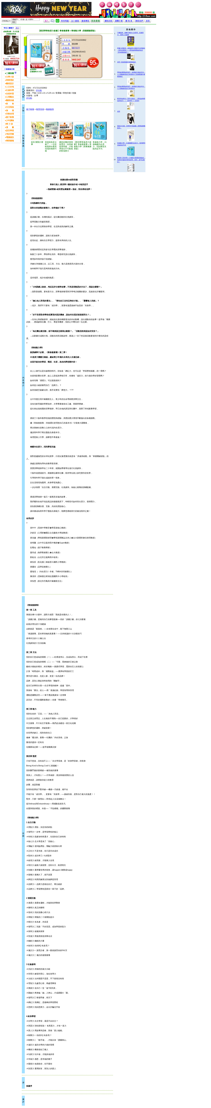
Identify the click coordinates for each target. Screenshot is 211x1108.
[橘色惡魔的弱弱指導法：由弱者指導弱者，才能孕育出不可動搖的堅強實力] (66, 131)
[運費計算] (119, 22)
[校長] (37, 131)
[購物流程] (108, 22)
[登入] (46, 22)
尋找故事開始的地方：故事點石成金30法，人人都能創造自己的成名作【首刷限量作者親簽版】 (131, 74)
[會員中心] (124, 7)
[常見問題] (131, 7)
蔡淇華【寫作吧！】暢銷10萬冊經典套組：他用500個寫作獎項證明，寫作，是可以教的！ (131, 160)
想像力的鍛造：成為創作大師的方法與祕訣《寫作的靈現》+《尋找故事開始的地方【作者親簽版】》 (131, 50)
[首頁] (138, 7)
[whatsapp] (57, 22)
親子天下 (76, 48)
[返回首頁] (148, 22)
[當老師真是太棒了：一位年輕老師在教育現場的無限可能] (51, 131)
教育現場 (40, 109)
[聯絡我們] (139, 22)
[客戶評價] (52, 22)
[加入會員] (116, 7)
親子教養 (30, 109)
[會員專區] (85, 22)
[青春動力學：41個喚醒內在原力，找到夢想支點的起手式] (100, 131)
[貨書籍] (95, 22)
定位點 (39, 90)
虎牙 (118, 111)
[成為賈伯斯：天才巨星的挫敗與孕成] (11, 45)
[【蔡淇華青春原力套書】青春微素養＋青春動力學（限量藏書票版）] (83, 131)
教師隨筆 (50, 109)
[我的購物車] (109, 7)
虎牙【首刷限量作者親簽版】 (126, 62)
